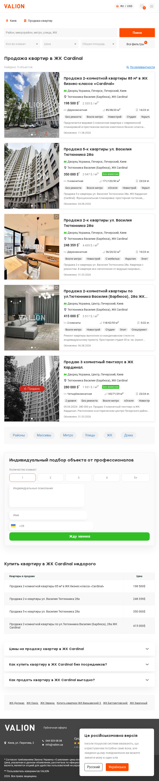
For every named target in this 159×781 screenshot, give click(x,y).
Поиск (137, 33)
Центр (95, 303)
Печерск (97, 90)
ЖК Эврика (47, 703)
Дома (128, 435)
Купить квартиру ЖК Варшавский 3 (79, 703)
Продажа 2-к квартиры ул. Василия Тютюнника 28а (98, 223)
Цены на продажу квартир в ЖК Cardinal (46, 649)
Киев (123, 90)
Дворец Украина (78, 90)
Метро (68, 435)
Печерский (111, 90)
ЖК (109, 435)
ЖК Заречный (138, 703)
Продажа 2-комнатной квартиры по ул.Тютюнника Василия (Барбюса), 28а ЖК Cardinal (104, 294)
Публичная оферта (55, 727)
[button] (53, 106)
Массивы (44, 435)
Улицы (90, 435)
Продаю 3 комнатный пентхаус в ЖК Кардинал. (98, 364)
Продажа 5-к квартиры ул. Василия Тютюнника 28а (97, 152)
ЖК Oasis (32, 703)
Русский (93, 767)
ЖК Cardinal (120, 96)
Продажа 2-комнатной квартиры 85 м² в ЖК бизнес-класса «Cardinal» (106, 81)
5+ (135, 477)
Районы (19, 435)
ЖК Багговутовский (115, 703)
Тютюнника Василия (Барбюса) (88, 96)
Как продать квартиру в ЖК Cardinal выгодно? (52, 680)
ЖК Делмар (17, 703)
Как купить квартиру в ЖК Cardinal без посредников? (58, 664)
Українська (117, 767)
